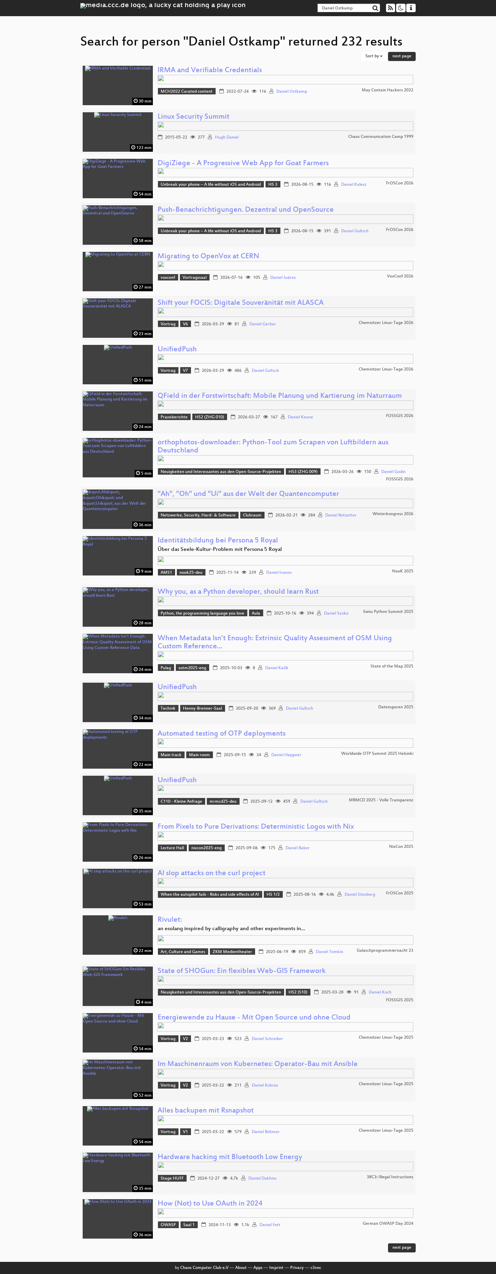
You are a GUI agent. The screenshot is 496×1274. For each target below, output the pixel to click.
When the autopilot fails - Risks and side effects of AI (210, 894)
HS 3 (272, 184)
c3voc (315, 1268)
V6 (185, 324)
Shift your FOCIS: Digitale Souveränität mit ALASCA (241, 303)
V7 (185, 370)
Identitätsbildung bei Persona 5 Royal (218, 541)
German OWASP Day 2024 (388, 1223)
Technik (168, 708)
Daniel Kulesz (353, 184)
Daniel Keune (300, 417)
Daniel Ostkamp (291, 91)
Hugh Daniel (227, 137)
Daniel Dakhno (262, 1178)
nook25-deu (191, 572)
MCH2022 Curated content (187, 91)
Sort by (372, 56)
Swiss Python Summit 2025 (388, 612)
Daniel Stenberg (360, 894)
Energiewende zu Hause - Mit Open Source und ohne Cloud (254, 1018)
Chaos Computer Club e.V (204, 1268)
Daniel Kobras (265, 1085)
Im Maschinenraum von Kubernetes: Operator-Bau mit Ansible (258, 1064)
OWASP (168, 1225)
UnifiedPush (177, 350)
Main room (199, 755)
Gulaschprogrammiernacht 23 (385, 950)
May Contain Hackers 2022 (387, 90)
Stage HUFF (172, 1178)
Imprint (276, 1268)
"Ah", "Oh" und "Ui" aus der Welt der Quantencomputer (248, 494)
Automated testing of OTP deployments (221, 734)
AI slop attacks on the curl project (212, 873)
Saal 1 (189, 1225)
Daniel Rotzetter (341, 515)
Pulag (166, 668)
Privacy (297, 1268)
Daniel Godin (393, 472)
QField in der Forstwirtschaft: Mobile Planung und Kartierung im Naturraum (280, 396)
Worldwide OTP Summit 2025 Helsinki (377, 753)
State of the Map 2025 (391, 666)
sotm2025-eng (192, 668)
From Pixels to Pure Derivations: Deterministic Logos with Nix (256, 827)
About (241, 1268)
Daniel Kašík (276, 668)
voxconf (168, 277)
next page (401, 56)
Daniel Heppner (286, 755)
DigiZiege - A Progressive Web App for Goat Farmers (243, 163)
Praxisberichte (174, 417)
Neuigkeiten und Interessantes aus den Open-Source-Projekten (221, 472)
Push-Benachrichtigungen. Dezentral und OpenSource (246, 210)
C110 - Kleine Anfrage (181, 801)
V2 (185, 1039)
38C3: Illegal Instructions (390, 1177)
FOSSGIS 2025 (399, 1000)
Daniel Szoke (336, 613)
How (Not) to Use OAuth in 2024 (210, 1204)
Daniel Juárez (283, 277)
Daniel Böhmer (266, 1132)
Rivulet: (170, 920)
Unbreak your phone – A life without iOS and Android (211, 184)
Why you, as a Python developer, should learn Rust (238, 592)
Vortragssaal (194, 277)
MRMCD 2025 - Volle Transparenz (381, 800)
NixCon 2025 (401, 847)
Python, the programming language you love (202, 613)
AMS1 (166, 572)
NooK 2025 (402, 571)
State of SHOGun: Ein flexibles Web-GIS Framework (242, 971)
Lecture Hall (172, 848)
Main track (171, 755)
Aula (256, 613)
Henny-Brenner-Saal (202, 708)
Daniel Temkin (329, 952)
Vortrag (168, 324)
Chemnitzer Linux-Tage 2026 (386, 323)
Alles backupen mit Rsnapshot (206, 1111)
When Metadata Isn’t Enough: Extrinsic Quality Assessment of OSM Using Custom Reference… (275, 642)
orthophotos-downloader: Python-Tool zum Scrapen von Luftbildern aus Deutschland (273, 447)
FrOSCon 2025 (399, 893)
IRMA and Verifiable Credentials (210, 70)
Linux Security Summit (193, 117)
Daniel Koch (380, 992)
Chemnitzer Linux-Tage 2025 (386, 1037)
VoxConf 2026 (400, 276)
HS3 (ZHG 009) (303, 472)
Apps (258, 1268)
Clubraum (252, 515)
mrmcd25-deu (223, 801)
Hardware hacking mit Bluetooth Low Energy (230, 1157)
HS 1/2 (273, 894)
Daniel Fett (269, 1225)
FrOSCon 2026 (399, 183)
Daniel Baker (297, 848)
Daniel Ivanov (279, 572)
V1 (185, 1132)
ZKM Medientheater (232, 952)
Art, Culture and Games (183, 952)
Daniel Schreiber (267, 1039)
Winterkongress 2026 (393, 514)
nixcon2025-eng (206, 848)
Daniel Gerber (262, 324)
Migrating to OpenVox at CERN (208, 257)
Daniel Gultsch (354, 231)
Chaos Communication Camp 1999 (380, 137)
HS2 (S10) (297, 992)
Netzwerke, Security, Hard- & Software (198, 515)
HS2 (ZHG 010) (209, 417)
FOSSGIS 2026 (399, 416)
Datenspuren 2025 (395, 707)
